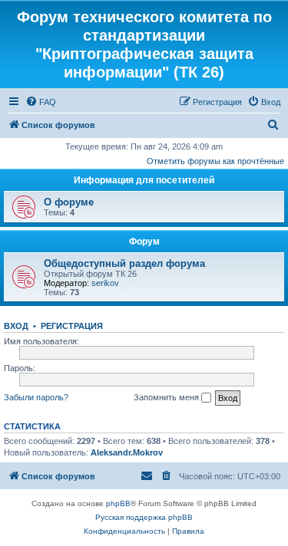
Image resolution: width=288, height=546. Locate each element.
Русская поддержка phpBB (144, 517)
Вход (16, 326)
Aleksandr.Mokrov (127, 452)
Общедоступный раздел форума (124, 263)
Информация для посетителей (144, 180)
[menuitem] (40, 102)
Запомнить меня (167, 397)
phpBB (118, 503)
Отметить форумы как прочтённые (215, 161)
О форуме (69, 202)
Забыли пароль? (36, 397)
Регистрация (72, 326)
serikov (105, 283)
